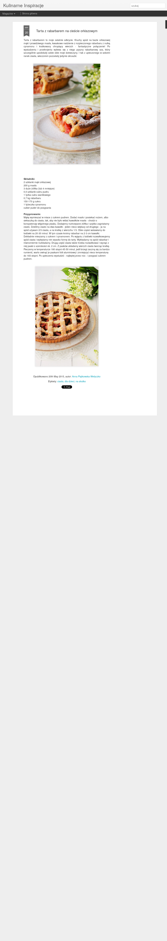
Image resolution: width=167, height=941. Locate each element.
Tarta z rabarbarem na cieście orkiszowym (67, 30)
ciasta (60, 381)
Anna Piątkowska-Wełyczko (86, 376)
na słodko (81, 381)
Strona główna (29, 13)
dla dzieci (69, 381)
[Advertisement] (128, 77)
